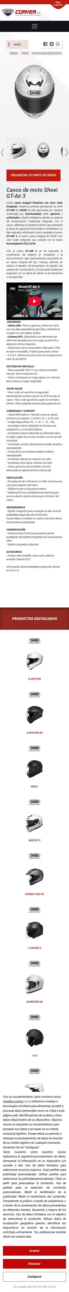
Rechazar (34, 1263)
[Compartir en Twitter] (52, 44)
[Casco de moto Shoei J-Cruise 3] (34, 910)
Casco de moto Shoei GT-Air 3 (46, 53)
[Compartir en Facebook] (45, 44)
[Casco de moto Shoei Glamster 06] (34, 963)
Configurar (34, 1276)
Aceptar (34, 1250)
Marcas (13, 53)
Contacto (34, 15)
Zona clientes (58, 3)
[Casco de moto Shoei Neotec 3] (34, 802)
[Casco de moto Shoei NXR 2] (34, 748)
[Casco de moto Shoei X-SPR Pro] (34, 641)
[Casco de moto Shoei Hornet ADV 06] (34, 856)
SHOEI (17, 44)
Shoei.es (14, 570)
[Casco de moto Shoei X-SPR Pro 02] (34, 694)
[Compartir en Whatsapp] (58, 44)
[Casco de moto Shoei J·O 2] (34, 1017)
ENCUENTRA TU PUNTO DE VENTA (33, 175)
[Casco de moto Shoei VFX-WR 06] (34, 1071)
